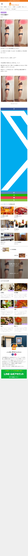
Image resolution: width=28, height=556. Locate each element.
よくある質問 (18, 6)
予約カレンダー (24, 6)
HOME (2, 6)
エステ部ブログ (3, 12)
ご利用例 (13, 6)
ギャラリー (9, 6)
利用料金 (5, 6)
